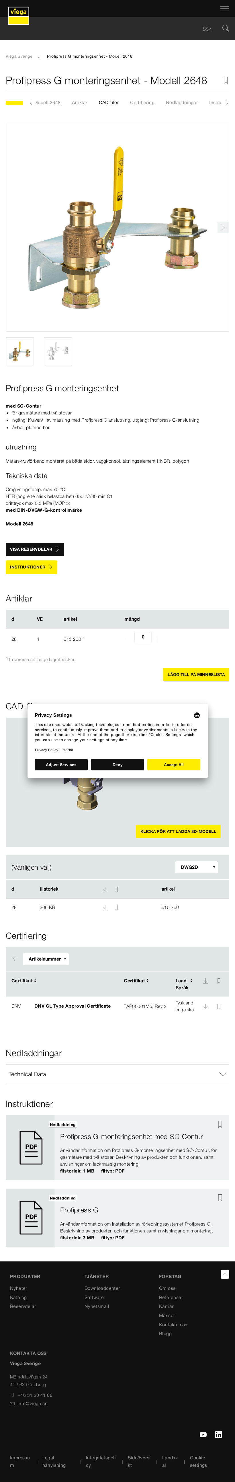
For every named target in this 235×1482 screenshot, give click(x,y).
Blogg (165, 1333)
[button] (117, 1074)
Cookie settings (198, 1461)
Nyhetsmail (97, 1306)
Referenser (171, 1297)
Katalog (18, 1297)
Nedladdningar (182, 102)
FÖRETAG (170, 1276)
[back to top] (225, 1274)
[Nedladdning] (106, 907)
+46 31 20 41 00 (34, 1395)
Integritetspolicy (101, 1461)
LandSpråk (182, 984)
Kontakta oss (173, 1324)
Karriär (166, 1306)
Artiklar (79, 102)
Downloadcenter (102, 1288)
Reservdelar (23, 1306)
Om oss (167, 1288)
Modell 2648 (47, 102)
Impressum (20, 1461)
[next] (223, 227)
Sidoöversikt (139, 1461)
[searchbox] (113, 29)
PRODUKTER (25, 1276)
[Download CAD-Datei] (105, 889)
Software (94, 1297)
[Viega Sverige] (19, 8)
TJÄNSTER (97, 1276)
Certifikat (22, 981)
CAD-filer (109, 102)
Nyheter (18, 1288)
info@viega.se (32, 1403)
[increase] (157, 639)
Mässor (167, 1315)
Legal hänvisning (54, 1461)
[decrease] (128, 639)
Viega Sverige (19, 56)
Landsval (170, 1461)
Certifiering (142, 102)
